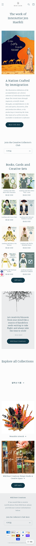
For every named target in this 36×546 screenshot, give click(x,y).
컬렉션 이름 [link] (17, 383)
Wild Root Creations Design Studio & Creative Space (18, 477)
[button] (2, 4)
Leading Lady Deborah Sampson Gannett (27, 217)
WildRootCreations (15, 542)
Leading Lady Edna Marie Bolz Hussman (9, 191)
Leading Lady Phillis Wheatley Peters (26, 244)
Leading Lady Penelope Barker (9, 270)
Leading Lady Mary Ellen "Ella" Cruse (26, 191)
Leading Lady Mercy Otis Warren (9, 244)
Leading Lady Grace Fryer (9, 217)
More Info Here (14, 125)
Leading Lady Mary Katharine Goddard (27, 270)
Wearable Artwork (17, 436)
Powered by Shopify (24, 542)
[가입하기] (29, 151)
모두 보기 (18, 280)
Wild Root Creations (18, 341)
